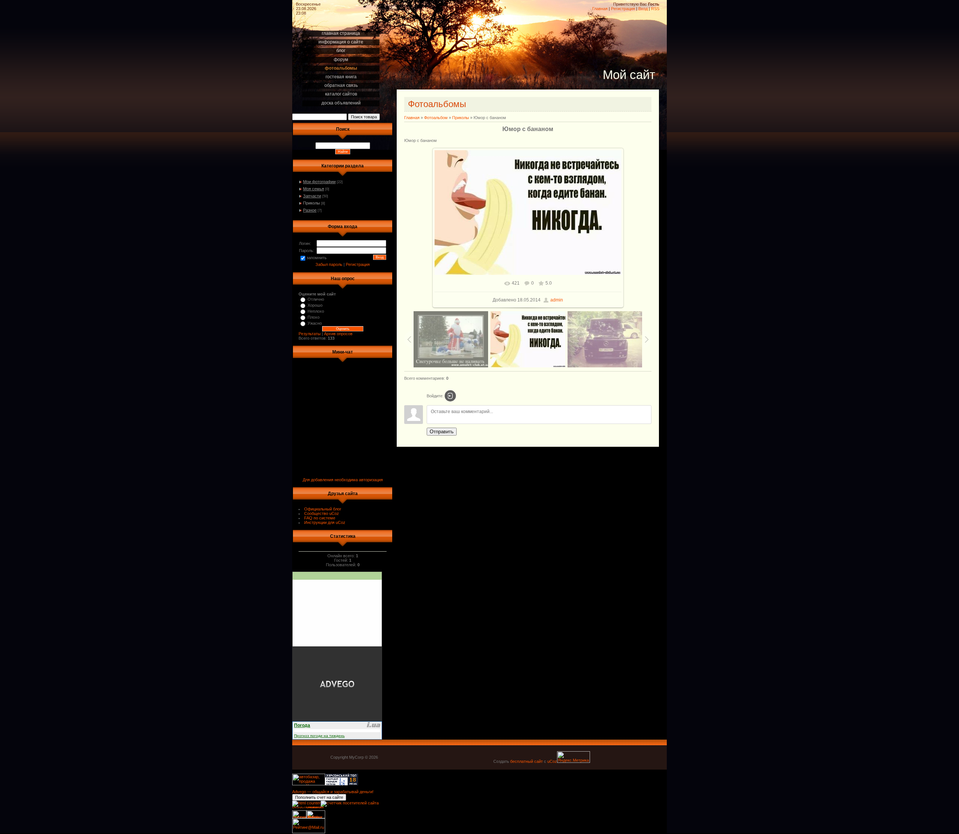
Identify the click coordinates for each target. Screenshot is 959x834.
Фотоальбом (436, 117)
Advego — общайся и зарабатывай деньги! (332, 791)
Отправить (442, 431)
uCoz (552, 761)
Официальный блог (322, 509)
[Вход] (450, 395)
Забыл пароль (328, 264)
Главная (600, 8)
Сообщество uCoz (321, 513)
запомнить (316, 257)
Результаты (310, 333)
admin (556, 300)
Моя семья (313, 188)
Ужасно (315, 323)
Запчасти (312, 196)
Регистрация (623, 8)
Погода (302, 725)
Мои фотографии (319, 181)
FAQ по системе (319, 518)
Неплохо (316, 311)
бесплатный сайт (526, 761)
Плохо (314, 317)
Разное (310, 210)
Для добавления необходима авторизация (343, 479)
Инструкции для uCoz (324, 522)
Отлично (316, 299)
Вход (643, 8)
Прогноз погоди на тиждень (319, 736)
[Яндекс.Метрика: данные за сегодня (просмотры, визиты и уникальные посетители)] (573, 757)
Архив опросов (338, 333)
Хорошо (315, 305)
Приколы (311, 203)
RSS (655, 8)
